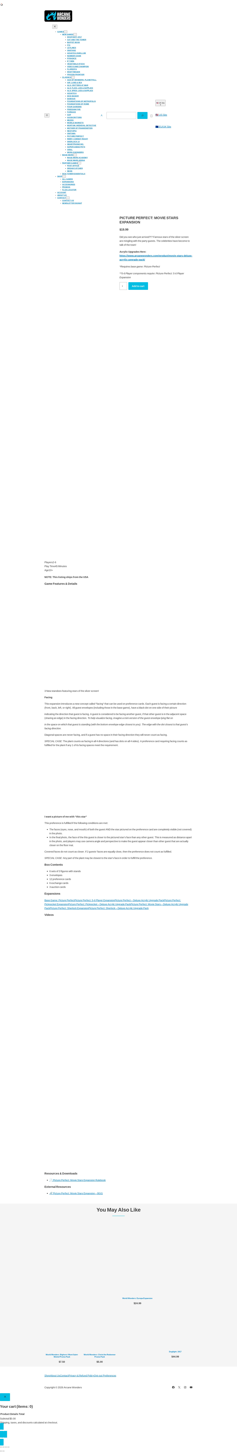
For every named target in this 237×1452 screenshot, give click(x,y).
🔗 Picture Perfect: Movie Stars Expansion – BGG (76, 1193)
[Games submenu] (65, 31)
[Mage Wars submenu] (75, 155)
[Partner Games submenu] (79, 163)
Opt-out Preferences (105, 1375)
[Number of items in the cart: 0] (151, 116)
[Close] (5, 1397)
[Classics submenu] (73, 77)
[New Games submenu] (75, 34)
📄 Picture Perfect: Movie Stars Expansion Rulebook (77, 1180)
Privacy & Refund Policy (81, 1375)
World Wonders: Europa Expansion (137, 1298)
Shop (47, 1375)
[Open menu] (46, 115)
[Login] (102, 115)
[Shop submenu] (64, 176)
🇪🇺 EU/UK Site (163, 126)
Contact (64, 1375)
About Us (55, 1375)
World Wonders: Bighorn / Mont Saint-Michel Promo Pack (62, 1355)
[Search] (142, 115)
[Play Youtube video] (118, 960)
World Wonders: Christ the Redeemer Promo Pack (100, 1355)
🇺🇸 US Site (161, 114)
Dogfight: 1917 (175, 1351)
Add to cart (138, 286)
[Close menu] (54, 27)
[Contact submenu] (67, 198)
